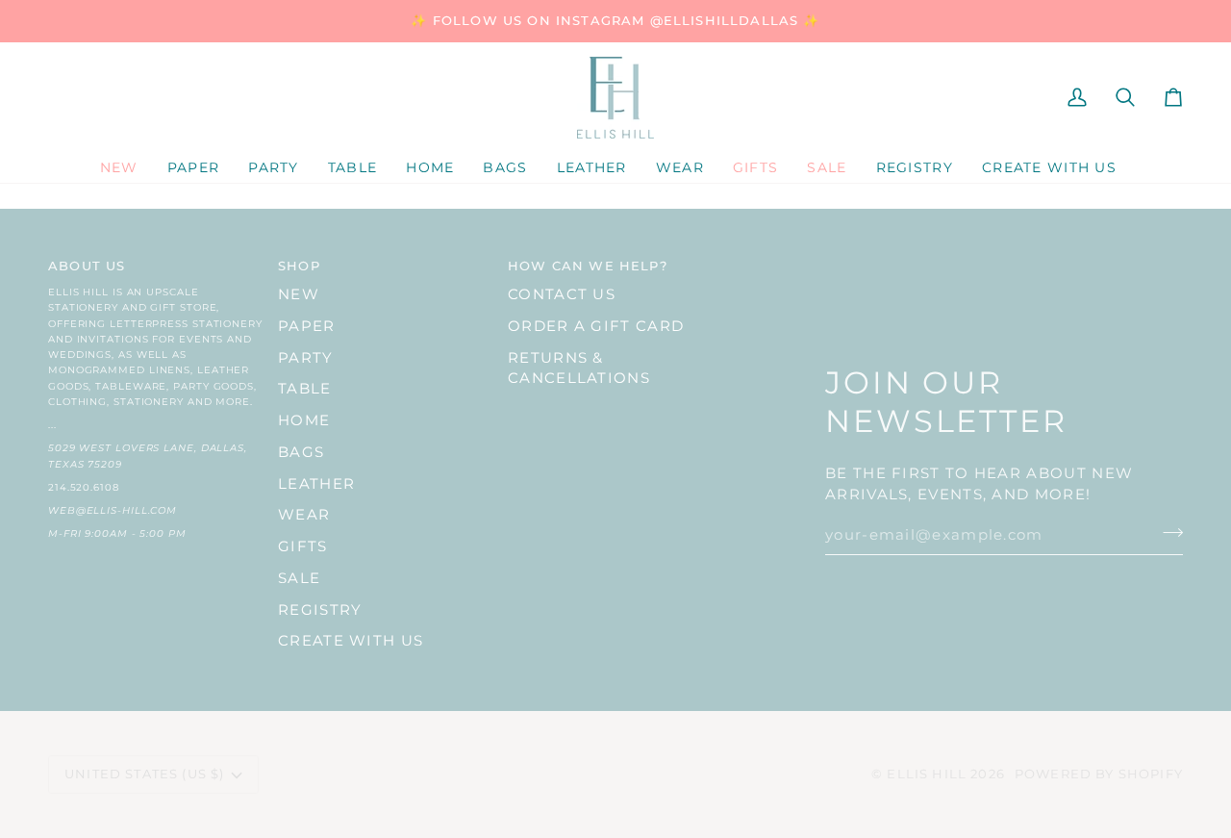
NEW (298, 294)
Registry (320, 610)
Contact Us (562, 294)
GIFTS (303, 546)
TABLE (305, 388)
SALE (299, 578)
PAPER (307, 326)
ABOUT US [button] (86, 265)
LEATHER (316, 484)
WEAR (304, 514)
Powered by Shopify (1099, 773)
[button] (193, 168)
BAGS (301, 452)
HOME (304, 420)
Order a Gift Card (596, 326)
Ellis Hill (927, 773)
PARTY (306, 358)
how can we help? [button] (587, 265)
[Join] (1167, 533)
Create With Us (350, 640)
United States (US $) (144, 773)
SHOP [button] (299, 265)
